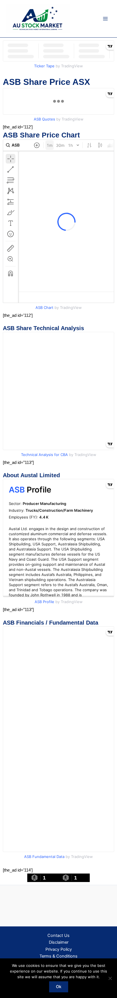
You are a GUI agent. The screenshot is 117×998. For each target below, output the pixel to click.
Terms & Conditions (58, 956)
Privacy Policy (58, 949)
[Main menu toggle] (105, 19)
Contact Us (58, 935)
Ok (58, 986)
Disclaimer (58, 942)
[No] (110, 978)
